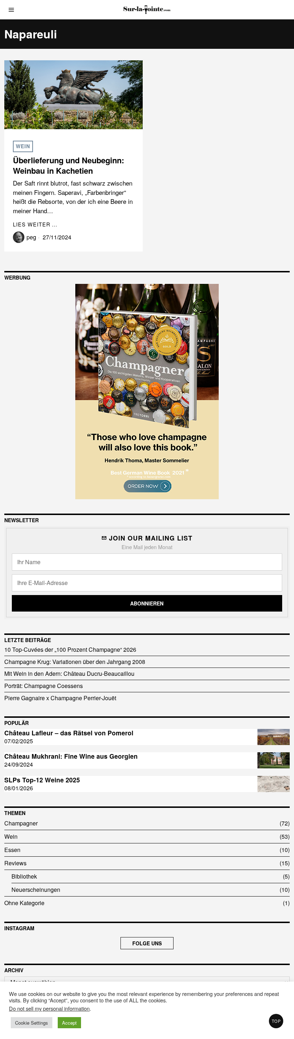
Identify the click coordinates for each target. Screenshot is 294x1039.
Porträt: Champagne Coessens (43, 686)
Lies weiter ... (35, 224)
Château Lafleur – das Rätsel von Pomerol (68, 733)
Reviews (15, 863)
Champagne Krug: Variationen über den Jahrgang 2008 (74, 661)
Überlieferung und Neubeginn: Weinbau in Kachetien (68, 165)
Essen (12, 850)
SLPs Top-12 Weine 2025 (42, 780)
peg (31, 237)
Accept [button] (69, 1022)
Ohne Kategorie (24, 903)
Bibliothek (24, 876)
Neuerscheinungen (35, 889)
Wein (23, 146)
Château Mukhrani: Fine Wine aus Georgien (71, 756)
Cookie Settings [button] (31, 1022)
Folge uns (147, 943)
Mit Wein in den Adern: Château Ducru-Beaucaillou (69, 673)
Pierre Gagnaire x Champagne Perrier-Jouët (60, 698)
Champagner (21, 823)
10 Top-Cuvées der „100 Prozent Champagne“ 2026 (70, 649)
